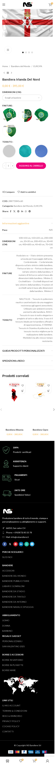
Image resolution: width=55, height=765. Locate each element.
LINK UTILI (7, 700)
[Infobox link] (27, 450)
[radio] (9, 115)
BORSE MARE (9, 670)
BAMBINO (7, 631)
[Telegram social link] (30, 211)
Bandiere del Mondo (20, 66)
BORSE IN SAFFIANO (12, 660)
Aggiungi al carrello (31, 165)
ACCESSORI (8, 570)
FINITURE (7, 105)
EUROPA (37, 66)
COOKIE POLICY (10, 726)
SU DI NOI (7, 557)
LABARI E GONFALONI (13, 586)
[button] (5, 30)
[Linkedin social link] (22, 211)
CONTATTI (8, 731)
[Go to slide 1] (23, 52)
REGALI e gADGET (11, 636)
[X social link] (14, 211)
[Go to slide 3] (29, 52)
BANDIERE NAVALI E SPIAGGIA (18, 607)
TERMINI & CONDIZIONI (14, 711)
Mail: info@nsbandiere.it (17, 537)
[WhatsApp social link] (26, 211)
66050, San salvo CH (15, 528)
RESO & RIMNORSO (12, 716)
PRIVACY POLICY (11, 721)
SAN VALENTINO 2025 (13, 646)
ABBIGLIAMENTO (11, 615)
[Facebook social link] (10, 211)
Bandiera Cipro (40, 430)
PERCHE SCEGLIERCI (12, 552)
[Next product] (11, 73)
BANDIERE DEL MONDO (14, 576)
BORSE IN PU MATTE (12, 665)
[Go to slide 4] (32, 52)
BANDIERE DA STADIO (13, 591)
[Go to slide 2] (26, 52)
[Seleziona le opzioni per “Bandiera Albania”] (22, 391)
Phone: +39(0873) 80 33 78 (19, 532)
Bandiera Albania (14, 430)
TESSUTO (7, 141)
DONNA (6, 625)
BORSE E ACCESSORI (13, 654)
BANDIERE (7, 565)
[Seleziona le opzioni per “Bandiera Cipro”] (48, 391)
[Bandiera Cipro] (40, 404)
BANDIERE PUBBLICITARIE (15, 581)
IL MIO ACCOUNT (11, 705)
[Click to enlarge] (8, 49)
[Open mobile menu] (4, 5)
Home (5, 66)
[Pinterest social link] (18, 211)
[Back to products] (8, 73)
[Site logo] (27, 4)
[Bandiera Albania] (14, 404)
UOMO (5, 620)
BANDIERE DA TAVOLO (14, 596)
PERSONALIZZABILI (12, 641)
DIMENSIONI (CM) (11, 92)
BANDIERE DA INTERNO (14, 602)
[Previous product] (4, 73)
